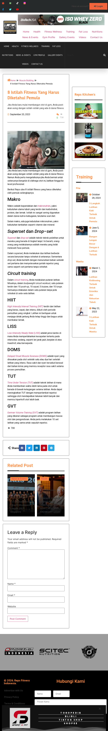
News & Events (23, 55)
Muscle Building (26, 80)
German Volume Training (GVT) (22, 412)
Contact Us (37, 64)
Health (15, 46)
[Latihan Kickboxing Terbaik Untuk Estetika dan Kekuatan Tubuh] (82, 271)
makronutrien (44, 206)
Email (11, 595)
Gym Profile (39, 55)
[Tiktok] (17, 3)
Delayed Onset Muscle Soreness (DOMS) (27, 356)
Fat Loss (56, 46)
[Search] (104, 55)
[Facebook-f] (3, 9)
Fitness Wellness (29, 46)
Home (6, 46)
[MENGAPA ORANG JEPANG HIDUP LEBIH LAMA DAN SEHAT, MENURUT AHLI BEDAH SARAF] (51, 495)
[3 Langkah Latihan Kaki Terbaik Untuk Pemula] (82, 197)
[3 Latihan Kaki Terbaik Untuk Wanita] (82, 311)
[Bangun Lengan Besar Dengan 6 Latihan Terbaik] (82, 230)
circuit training (21, 280)
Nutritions (7, 55)
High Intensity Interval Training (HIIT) (25, 306)
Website (11, 606)
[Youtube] (17, 9)
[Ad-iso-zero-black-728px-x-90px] (61, 24)
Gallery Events (55, 55)
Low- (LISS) (23, 333)
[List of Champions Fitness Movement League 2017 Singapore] (21, 495)
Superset (11, 237)
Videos (25, 64)
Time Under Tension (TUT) (20, 382)
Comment (13, 548)
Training (45, 46)
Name (11, 584)
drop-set (25, 237)
